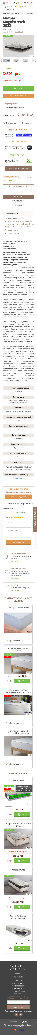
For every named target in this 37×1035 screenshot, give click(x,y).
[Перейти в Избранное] (25, 3)
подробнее (18, 478)
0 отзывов (19, 32)
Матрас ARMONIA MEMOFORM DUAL (18, 825)
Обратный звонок (18, 994)
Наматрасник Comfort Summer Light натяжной (18, 732)
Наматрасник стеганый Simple (18, 649)
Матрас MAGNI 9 (18, 870)
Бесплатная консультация (35, 519)
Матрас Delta (18, 780)
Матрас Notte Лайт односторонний (18, 917)
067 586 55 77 (19, 988)
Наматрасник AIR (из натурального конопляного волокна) (18, 692)
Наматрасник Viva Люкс (18, 608)
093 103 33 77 (19, 986)
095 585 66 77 (19, 983)
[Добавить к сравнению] (10, 641)
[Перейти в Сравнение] (28, 3)
